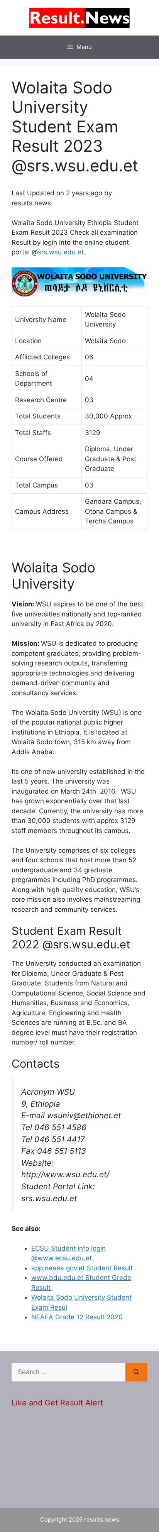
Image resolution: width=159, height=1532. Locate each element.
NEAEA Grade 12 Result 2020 (77, 1317)
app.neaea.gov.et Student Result (82, 1268)
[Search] (136, 1372)
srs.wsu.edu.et (61, 252)
